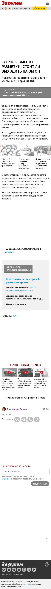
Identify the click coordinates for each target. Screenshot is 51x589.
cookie (30, 584)
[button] (48, 581)
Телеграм (9, 251)
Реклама (18, 574)
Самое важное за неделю (16, 466)
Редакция (7, 574)
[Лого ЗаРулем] (12, 3)
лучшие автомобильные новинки (21, 289)
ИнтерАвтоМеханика (18, 8)
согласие (6, 478)
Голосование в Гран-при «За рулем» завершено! (23, 280)
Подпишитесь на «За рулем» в (25, 397)
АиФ (15, 315)
